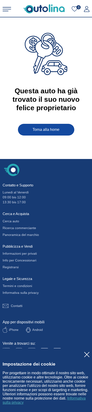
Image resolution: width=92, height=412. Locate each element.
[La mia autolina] (86, 9)
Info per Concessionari (19, 260)
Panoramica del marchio (21, 235)
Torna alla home (46, 130)
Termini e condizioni (17, 286)
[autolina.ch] (44, 9)
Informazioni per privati (20, 253)
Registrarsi (11, 267)
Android (37, 330)
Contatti (16, 306)
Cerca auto (11, 221)
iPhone (13, 330)
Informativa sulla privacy (21, 293)
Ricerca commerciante (19, 228)
